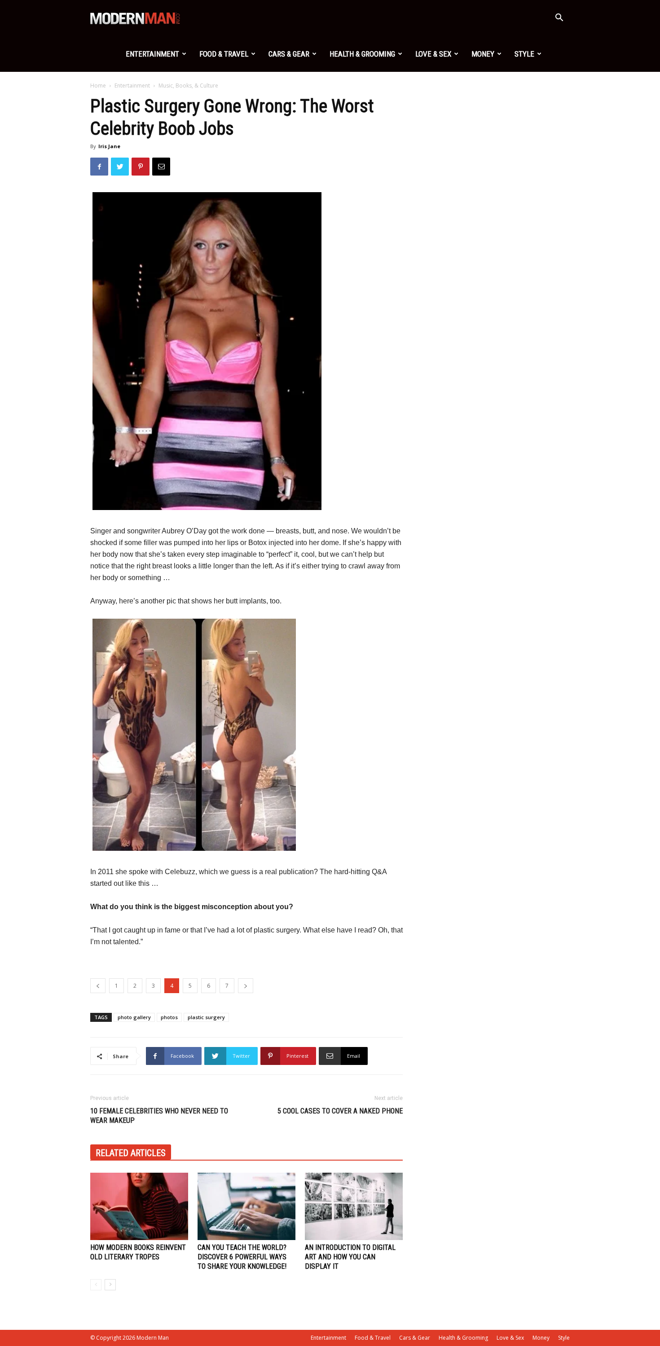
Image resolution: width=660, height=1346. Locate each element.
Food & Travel (223, 53)
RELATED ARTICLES (131, 1153)
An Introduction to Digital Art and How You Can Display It (350, 1257)
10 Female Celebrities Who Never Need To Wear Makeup (159, 1116)
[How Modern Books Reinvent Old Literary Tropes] (139, 1206)
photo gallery (134, 1017)
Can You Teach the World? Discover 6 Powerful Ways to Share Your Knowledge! (242, 1257)
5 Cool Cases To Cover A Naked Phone (340, 1111)
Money (482, 53)
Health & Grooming (362, 53)
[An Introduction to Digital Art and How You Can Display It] (354, 1206)
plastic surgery (206, 1017)
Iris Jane (109, 146)
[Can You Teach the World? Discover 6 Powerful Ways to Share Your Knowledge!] (246, 1206)
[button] (559, 18)
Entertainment (152, 53)
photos (169, 1017)
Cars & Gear (288, 53)
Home (98, 85)
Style (524, 53)
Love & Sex (433, 53)
